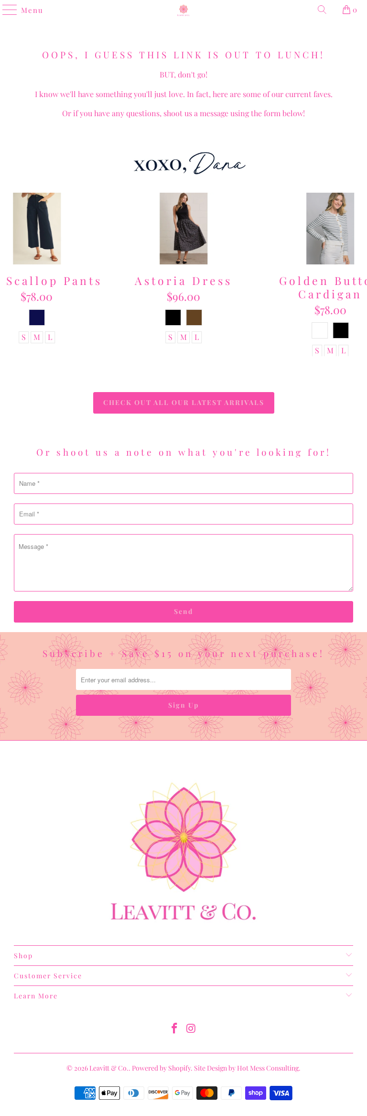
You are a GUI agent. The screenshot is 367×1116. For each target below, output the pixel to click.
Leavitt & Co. (109, 1067)
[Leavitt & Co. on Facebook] (175, 1029)
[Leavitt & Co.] (183, 9)
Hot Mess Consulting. (269, 1067)
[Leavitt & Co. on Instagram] (191, 1029)
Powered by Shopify (161, 1067)
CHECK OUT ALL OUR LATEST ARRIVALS (183, 402)
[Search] (322, 9)
